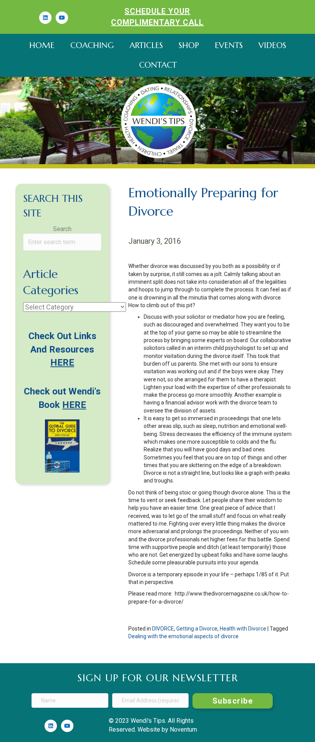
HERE (74, 404)
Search (62, 229)
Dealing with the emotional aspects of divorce (183, 636)
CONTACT (158, 65)
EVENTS (229, 45)
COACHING (92, 45)
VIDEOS (272, 45)
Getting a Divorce (196, 629)
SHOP (189, 45)
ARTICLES (146, 45)
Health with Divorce (243, 629)
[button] (232, 701)
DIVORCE (163, 629)
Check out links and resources (62, 349)
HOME (42, 45)
